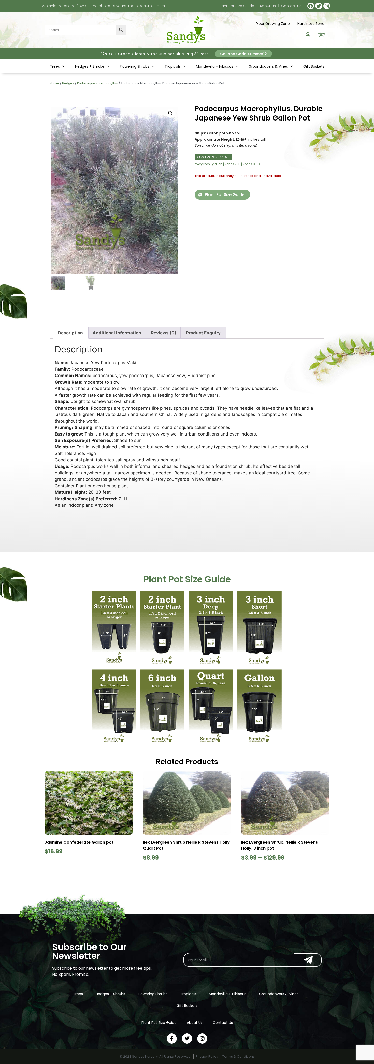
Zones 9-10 (251, 164)
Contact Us (291, 5)
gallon (217, 164)
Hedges (68, 83)
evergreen (202, 164)
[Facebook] (310, 6)
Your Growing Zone (273, 23)
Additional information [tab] (117, 332)
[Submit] (308, 960)
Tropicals (173, 66)
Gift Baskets (313, 66)
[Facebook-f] (172, 1038)
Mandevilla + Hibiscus (214, 66)
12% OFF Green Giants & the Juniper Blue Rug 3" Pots (155, 53)
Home (54, 83)
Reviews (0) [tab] (163, 332)
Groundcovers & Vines (268, 66)
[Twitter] (318, 6)
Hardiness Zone (310, 23)
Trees (55, 66)
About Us (268, 5)
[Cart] (321, 34)
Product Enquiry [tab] (203, 332)
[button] (243, 53)
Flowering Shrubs (134, 66)
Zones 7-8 (232, 164)
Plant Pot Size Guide (236, 5)
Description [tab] (70, 332)
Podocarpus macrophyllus (97, 83)
